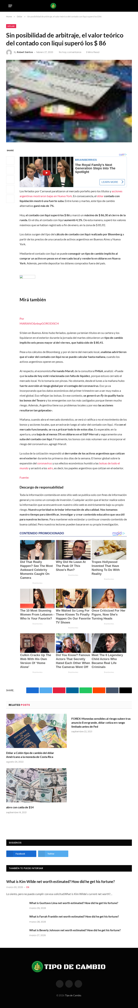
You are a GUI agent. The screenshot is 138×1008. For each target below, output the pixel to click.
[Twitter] (10, 170)
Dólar (11, 26)
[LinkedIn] (10, 180)
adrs (50, 468)
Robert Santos (25, 52)
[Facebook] (10, 160)
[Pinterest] (10, 189)
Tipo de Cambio (73, 995)
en (27, 887)
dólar (100, 196)
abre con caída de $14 (20, 807)
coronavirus (44, 463)
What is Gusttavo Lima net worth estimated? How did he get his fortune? (73, 903)
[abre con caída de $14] (36, 785)
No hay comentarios (70, 52)
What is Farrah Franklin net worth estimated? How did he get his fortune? (74, 916)
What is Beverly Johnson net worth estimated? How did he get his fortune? (75, 930)
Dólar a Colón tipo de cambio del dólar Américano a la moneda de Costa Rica (30, 754)
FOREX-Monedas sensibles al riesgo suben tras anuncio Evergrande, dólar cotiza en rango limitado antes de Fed (101, 722)
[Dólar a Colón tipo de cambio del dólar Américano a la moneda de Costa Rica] (36, 731)
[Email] (10, 199)
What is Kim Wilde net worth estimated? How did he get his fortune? (60, 881)
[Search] (128, 6)
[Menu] (10, 6)
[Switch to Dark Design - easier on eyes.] (123, 5)
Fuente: (24, 477)
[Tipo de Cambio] (69, 6)
